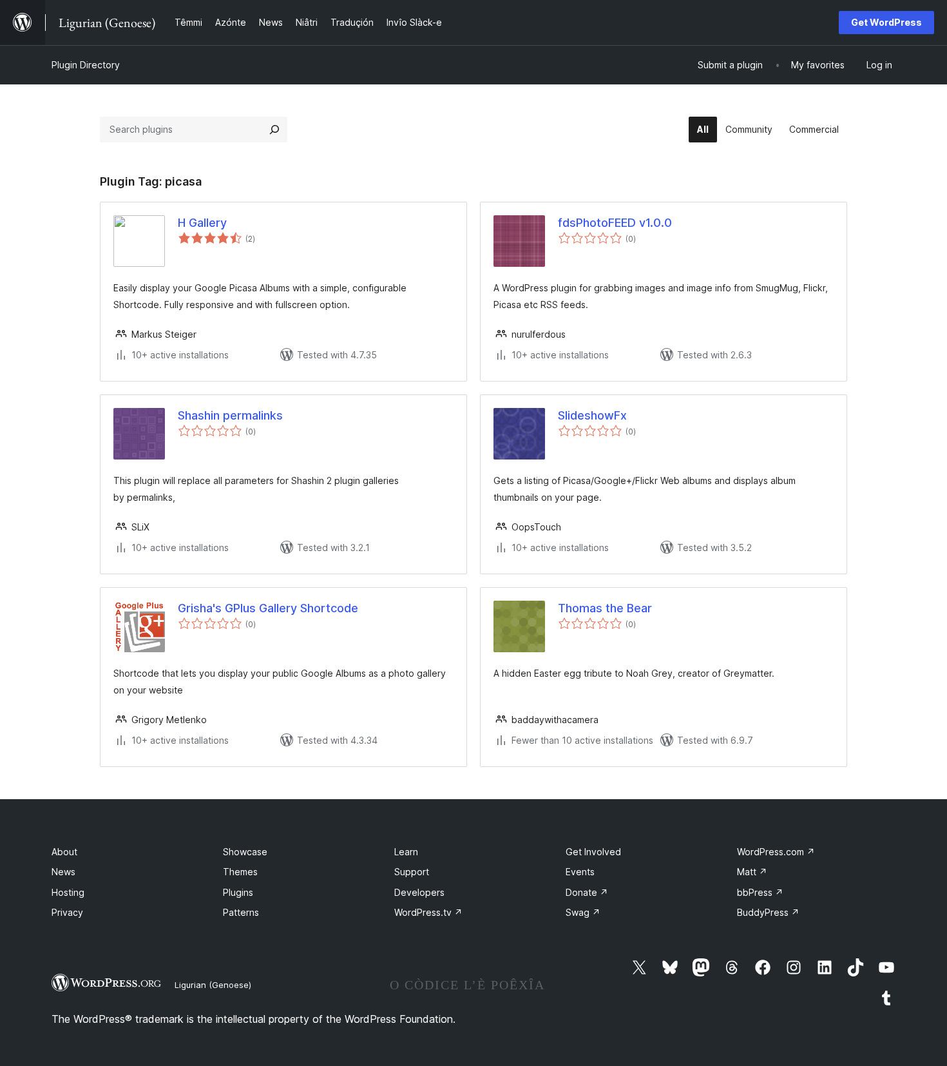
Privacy (67, 912)
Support (411, 871)
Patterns (241, 912)
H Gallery (202, 222)
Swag (583, 912)
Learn (406, 851)
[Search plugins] (274, 129)
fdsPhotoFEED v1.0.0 (615, 222)
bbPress (760, 892)
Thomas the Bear (605, 608)
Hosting (68, 892)
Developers (419, 892)
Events (580, 871)
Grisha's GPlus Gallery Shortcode (268, 608)
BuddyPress (768, 912)
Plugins (238, 892)
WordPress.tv (428, 912)
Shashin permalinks (230, 415)
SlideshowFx (592, 415)
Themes (240, 871)
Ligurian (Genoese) (213, 985)
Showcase (245, 851)
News (63, 871)
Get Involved (593, 851)
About (64, 851)
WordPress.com (776, 851)
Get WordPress (886, 22)
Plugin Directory (86, 64)
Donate (587, 892)
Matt (752, 871)
